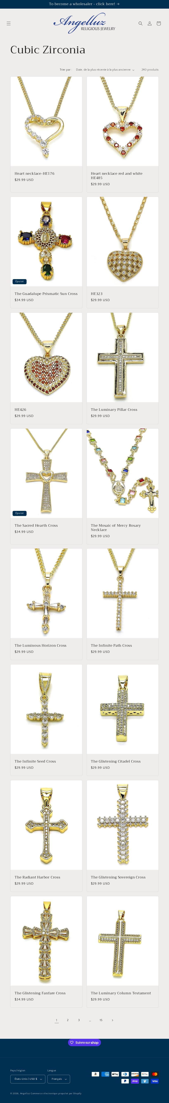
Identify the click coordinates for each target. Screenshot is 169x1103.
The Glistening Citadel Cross (116, 761)
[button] (8, 23)
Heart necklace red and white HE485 (117, 176)
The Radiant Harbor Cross (37, 877)
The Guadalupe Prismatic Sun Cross (46, 294)
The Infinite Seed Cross (35, 761)
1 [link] (56, 1020)
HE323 (97, 294)
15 (101, 1020)
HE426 (20, 410)
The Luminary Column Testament (121, 993)
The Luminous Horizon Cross (41, 646)
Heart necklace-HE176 (35, 174)
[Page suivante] (112, 1020)
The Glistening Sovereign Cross (118, 877)
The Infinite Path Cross (111, 646)
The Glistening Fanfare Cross (40, 993)
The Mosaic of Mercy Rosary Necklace (116, 528)
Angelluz (25, 1093)
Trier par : (66, 69)
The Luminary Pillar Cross (114, 410)
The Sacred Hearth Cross (36, 526)
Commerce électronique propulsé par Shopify (56, 1093)
